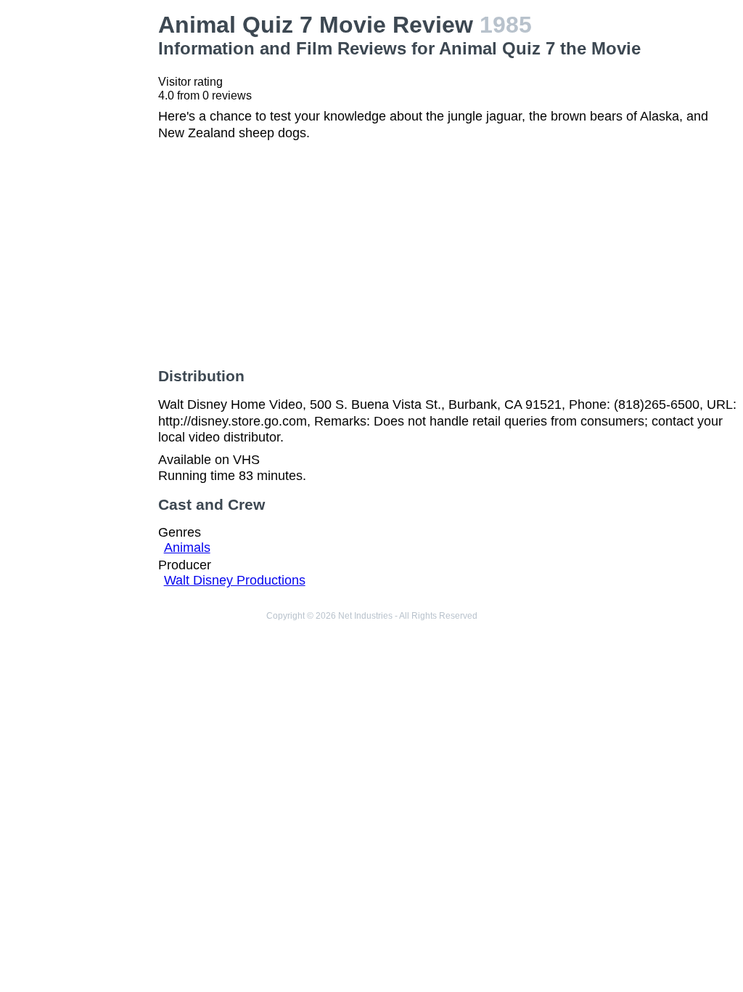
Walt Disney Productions (234, 580)
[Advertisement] (82, 229)
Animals (187, 547)
